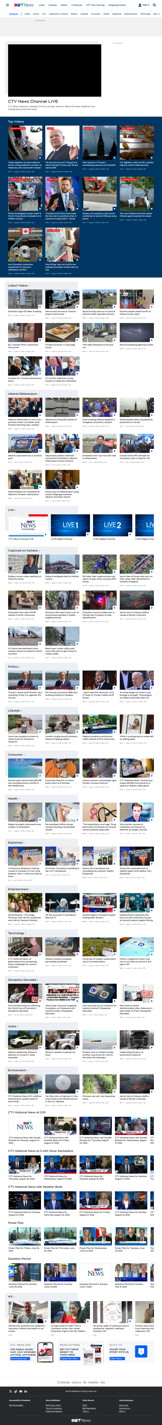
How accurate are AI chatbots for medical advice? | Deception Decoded (99, 1008)
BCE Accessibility (16, 1405)
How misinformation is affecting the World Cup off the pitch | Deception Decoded (24, 1008)
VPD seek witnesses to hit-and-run (98, 346)
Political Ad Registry (54, 1411)
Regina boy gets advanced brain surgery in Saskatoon (24, 825)
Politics (74, 14)
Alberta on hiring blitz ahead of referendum (61, 420)
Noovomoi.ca (124, 1408)
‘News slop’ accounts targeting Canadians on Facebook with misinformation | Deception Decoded (60, 1009)
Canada (52, 5)
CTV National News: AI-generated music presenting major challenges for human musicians (22, 963)
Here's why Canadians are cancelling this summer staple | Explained (98, 871)
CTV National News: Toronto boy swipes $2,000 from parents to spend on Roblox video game (136, 783)
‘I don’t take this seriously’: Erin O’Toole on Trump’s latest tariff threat (98, 695)
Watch (64, 5)
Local (41, 5)
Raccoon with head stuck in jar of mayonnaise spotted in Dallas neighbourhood (62, 615)
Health (106, 14)
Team (102, 1382)
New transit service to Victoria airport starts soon (60, 312)
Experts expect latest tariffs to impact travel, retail (135, 312)
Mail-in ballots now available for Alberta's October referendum (24, 493)
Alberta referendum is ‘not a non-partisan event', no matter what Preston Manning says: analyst (25, 422)
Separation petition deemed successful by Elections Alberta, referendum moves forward (61, 458)
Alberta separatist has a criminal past (25, 456)
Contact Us (76, 1382)
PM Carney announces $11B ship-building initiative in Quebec (61, 693)
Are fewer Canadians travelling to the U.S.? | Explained (62, 869)
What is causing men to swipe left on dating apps (136, 737)
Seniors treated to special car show (60, 1053)
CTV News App (63, 1382)
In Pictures (76, 5)
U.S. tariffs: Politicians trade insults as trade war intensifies (60, 379)
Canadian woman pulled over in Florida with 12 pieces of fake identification (99, 615)
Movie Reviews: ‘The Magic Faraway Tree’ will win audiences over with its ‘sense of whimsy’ (24, 918)
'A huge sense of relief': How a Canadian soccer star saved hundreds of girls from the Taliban (68, 1328)
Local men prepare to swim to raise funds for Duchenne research (23, 739)
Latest (27, 14)
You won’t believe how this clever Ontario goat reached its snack (136, 214)
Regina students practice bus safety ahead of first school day (99, 737)
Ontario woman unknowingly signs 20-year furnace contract (100, 781)
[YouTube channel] (20, 1391)
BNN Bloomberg (89, 1408)
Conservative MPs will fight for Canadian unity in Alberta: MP (135, 456)
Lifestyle (84, 14)
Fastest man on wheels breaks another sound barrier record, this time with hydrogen (98, 1055)
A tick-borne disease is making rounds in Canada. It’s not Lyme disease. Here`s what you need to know (25, 872)
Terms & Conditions (54, 1408)
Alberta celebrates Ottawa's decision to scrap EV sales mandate (22, 1055)
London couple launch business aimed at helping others (61, 737)
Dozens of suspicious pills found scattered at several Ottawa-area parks (100, 216)
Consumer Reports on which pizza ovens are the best (59, 781)
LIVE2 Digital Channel (104, 539)
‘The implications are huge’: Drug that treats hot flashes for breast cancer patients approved (99, 827)
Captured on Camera (58, 14)
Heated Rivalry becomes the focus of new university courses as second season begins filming (136, 918)
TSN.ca (86, 1411)
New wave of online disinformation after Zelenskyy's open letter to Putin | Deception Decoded (136, 1009)
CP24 (85, 1405)
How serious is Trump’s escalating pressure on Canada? (99, 163)
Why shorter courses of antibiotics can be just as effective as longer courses (133, 827)
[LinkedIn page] (25, 1391)
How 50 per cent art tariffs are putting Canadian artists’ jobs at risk (61, 267)
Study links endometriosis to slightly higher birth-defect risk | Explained (135, 871)
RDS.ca (122, 1411)
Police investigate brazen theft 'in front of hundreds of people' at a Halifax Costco (25, 216)
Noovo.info (123, 1405)
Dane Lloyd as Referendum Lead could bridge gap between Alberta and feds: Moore (62, 494)
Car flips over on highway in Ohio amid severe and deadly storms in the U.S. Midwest (61, 1099)
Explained (116, 14)
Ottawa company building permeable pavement (58, 960)
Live (44, 14)
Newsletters (93, 1382)
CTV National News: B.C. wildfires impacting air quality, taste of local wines (25, 1099)
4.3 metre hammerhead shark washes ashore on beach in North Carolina (25, 651)
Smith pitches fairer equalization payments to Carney (136, 420)
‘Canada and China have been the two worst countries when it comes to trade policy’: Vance (60, 216)
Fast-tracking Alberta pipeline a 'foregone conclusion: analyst (99, 420)
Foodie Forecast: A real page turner (60, 346)
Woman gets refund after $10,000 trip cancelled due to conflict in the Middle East (25, 783)
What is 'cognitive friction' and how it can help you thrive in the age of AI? (135, 962)
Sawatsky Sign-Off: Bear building (24, 311)
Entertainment (130, 14)
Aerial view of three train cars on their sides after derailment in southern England (136, 579)
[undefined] (25, 1130)
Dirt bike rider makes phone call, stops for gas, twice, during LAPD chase (99, 579)
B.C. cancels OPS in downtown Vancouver (23, 346)
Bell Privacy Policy (53, 1405)
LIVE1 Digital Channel (61, 539)
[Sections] (7, 5)
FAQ (84, 1382)
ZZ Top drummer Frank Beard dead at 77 (60, 916)
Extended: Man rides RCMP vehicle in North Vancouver (22, 613)
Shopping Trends (117, 5)
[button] (149, 528)
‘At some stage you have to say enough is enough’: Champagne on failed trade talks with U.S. (136, 695)
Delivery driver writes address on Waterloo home (24, 577)
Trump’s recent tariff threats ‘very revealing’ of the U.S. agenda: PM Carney (25, 695)
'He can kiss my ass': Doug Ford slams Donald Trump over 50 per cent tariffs (61, 165)
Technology (145, 14)
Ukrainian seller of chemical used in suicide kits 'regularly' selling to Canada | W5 (111, 1328)
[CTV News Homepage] (23, 5)
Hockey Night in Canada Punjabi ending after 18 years (99, 916)
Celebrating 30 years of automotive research (131, 1053)
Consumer (95, 14)
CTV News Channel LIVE (21, 539)
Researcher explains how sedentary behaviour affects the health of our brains (27, 1328)
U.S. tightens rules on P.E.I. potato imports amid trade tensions (137, 163)
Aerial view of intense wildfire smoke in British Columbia (134, 613)
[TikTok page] (15, 1391)
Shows (36, 14)
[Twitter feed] (10, 1391)
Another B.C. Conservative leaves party (25, 379)
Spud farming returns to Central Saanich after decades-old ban (99, 312)
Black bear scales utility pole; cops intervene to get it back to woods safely (61, 651)
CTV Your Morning (95, 5)
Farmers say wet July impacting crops (99, 1097)
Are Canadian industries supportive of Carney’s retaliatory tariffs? (20, 267)
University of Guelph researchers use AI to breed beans (99, 960)
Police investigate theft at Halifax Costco (62, 577)
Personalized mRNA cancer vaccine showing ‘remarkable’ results (60, 827)
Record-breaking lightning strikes (136, 345)
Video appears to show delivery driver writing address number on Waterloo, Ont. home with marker (25, 165)
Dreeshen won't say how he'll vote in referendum (99, 456)
